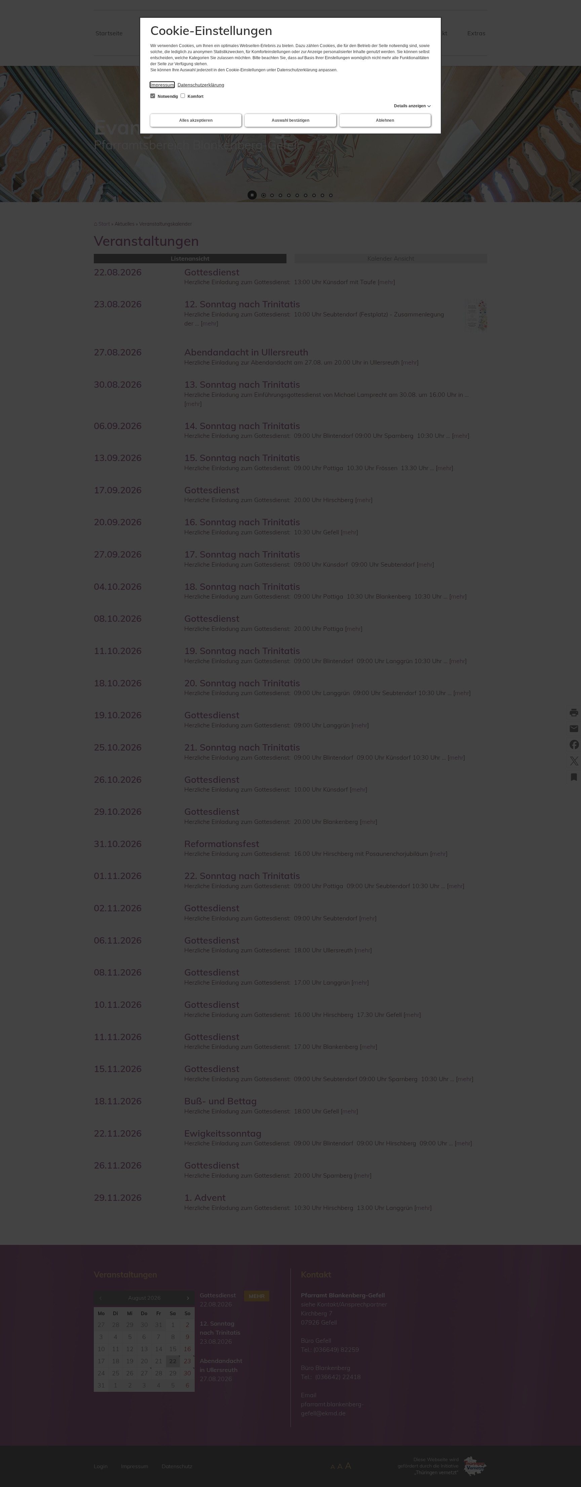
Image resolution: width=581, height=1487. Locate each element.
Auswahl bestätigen (290, 120)
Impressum (162, 84)
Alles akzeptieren (195, 120)
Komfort (195, 96)
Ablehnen (385, 120)
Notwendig (168, 96)
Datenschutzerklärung (201, 84)
